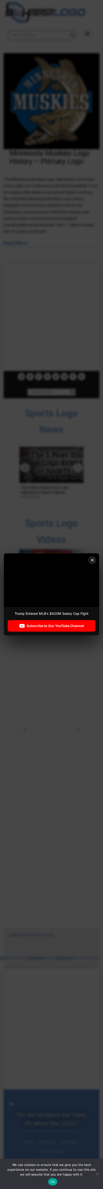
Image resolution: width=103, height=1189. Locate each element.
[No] (97, 1173)
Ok (53, 1182)
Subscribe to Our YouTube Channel (55, 626)
